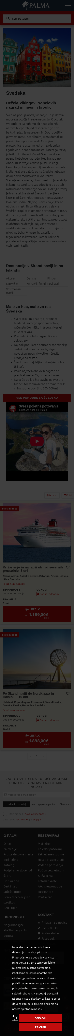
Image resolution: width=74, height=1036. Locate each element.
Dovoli (41, 1018)
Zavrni (40, 1027)
